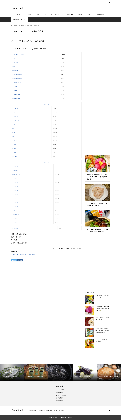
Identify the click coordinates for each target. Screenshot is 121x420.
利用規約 (41, 410)
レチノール (15, 170)
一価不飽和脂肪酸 (17, 74)
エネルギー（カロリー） (18, 54)
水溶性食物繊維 (16, 94)
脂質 (13, 66)
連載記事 (79, 14)
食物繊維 (14, 90)
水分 (13, 58)
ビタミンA (15, 166)
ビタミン (46, 162)
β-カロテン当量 (16, 174)
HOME (19, 14)
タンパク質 (15, 62)
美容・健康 (70, 14)
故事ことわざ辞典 (61, 395)
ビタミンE (15, 182)
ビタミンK (15, 186)
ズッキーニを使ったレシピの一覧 (24, 255)
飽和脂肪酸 (15, 70)
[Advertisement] (97, 90)
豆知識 (88, 14)
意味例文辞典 (59, 400)
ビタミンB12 (15, 206)
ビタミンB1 (15, 190)
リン (13, 124)
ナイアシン (15, 198)
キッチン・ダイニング (57, 14)
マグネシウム (15, 120)
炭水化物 (14, 86)
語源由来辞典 (59, 392)
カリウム (14, 112)
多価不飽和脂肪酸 (17, 78)
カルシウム (15, 116)
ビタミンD (15, 178)
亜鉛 (13, 132)
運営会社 (61, 410)
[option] (12, 372)
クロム (14, 152)
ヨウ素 (14, 144)
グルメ (37, 14)
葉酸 (13, 210)
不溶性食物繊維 (16, 98)
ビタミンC (15, 222)
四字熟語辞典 (59, 398)
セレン (14, 148)
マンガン (14, 140)
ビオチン (14, 218)
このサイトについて (32, 410)
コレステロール (16, 82)
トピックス (28, 14)
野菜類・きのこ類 (19, 19)
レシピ (45, 14)
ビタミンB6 (15, 202)
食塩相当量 (15, 228)
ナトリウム (15, 108)
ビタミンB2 (15, 194)
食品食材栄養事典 (99, 14)
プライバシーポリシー (51, 410)
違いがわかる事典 (61, 390)
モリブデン (15, 156)
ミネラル (46, 104)
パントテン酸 (15, 214)
